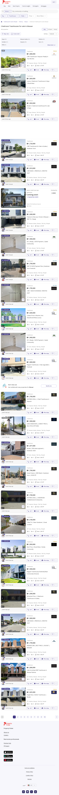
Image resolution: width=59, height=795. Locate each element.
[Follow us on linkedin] (35, 791)
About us (6, 732)
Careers (6, 735)
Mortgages (43, 6)
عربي (24, 785)
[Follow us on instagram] (23, 791)
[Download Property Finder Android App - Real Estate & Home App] (8, 756)
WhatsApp (46, 70)
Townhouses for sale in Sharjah (10, 21)
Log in (54, 2)
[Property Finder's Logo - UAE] (6, 2)
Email (37, 70)
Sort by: (46, 34)
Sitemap (30, 779)
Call (31, 70)
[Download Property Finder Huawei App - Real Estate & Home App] (8, 760)
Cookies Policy (29, 775)
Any (45, 29)
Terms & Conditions (29, 768)
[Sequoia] (29, 198)
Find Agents (35, 6)
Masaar (7, 11)
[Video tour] (5, 705)
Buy (5, 6)
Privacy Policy (29, 771)
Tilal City (21, 21)
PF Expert (6, 746)
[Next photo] (24, 58)
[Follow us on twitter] (31, 791)
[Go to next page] (56, 717)
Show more (50, 45)
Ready (55, 29)
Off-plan (50, 29)
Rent (9, 6)
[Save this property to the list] (52, 69)
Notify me (49, 386)
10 (44, 717)
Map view (6, 34)
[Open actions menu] (56, 69)
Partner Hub (7, 743)
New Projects (16, 6)
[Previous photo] (2, 58)
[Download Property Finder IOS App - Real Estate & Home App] (8, 752)
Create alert (16, 34)
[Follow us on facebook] (27, 791)
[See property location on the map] (23, 65)
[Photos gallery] (13, 58)
